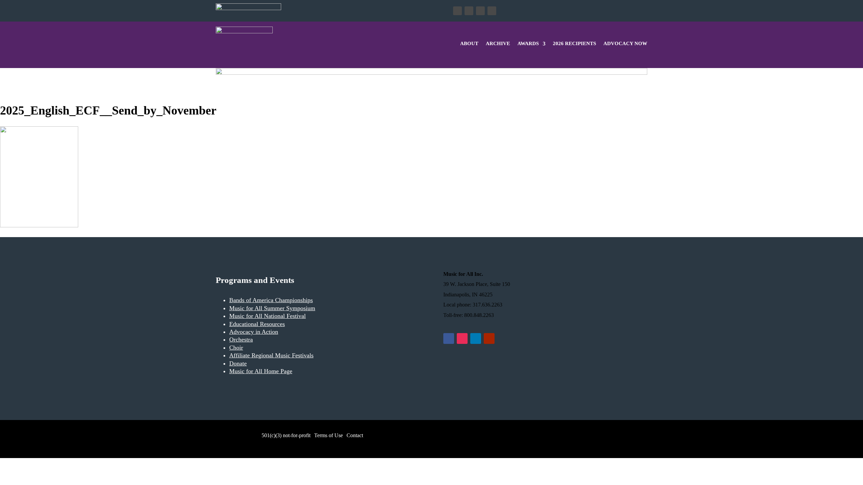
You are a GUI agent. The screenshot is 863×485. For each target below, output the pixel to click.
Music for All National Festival (267, 316)
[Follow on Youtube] (491, 10)
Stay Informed (355, 10)
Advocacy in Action (253, 331)
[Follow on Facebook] (457, 10)
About (469, 43)
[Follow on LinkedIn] (480, 10)
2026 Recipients (574, 43)
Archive (498, 43)
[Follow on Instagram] (469, 10)
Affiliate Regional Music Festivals (271, 355)
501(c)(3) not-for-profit (285, 435)
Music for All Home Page (260, 371)
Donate (305, 10)
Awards (528, 43)
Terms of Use (328, 435)
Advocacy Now (625, 43)
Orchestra (241, 339)
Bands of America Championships (271, 300)
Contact (355, 435)
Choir (236, 347)
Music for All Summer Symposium (272, 308)
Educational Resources (257, 324)
